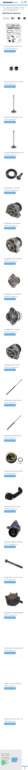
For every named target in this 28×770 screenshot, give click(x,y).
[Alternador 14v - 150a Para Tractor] (14, 316)
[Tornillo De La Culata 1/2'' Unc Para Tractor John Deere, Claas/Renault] (14, 564)
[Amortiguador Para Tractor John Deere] (14, 422)
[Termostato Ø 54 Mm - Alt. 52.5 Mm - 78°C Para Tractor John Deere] (14, 741)
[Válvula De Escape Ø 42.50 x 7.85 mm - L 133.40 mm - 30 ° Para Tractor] (14, 104)
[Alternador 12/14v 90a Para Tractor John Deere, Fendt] (14, 210)
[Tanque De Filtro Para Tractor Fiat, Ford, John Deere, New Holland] (14, 458)
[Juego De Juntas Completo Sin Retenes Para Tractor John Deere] (14, 33)
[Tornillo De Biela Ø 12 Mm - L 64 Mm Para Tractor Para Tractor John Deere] (14, 706)
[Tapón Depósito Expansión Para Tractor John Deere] (14, 635)
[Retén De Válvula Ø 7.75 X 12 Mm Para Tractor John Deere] (14, 68)
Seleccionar (6, 18)
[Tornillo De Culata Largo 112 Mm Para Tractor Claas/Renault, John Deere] (14, 670)
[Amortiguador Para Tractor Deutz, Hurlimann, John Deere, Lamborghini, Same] (14, 387)
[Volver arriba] (24, 768)
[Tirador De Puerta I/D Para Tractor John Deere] (14, 493)
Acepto (14, 760)
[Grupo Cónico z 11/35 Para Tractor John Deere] (14, 175)
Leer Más (14, 758)
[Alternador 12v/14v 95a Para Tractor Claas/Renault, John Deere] (14, 281)
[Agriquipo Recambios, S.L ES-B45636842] (10, 2)
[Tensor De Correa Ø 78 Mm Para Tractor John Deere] (14, 529)
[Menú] (25, 2)
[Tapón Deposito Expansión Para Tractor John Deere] (14, 599)
